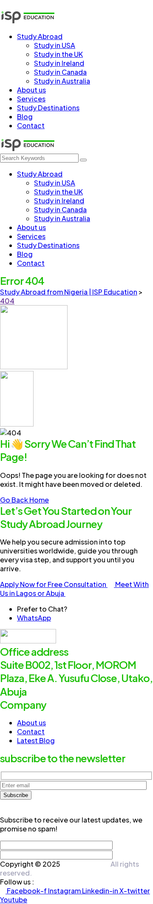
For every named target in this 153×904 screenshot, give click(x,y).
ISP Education (85, 863)
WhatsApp (34, 617)
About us (31, 722)
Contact (31, 731)
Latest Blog (36, 740)
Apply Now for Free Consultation (54, 584)
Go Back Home (24, 499)
